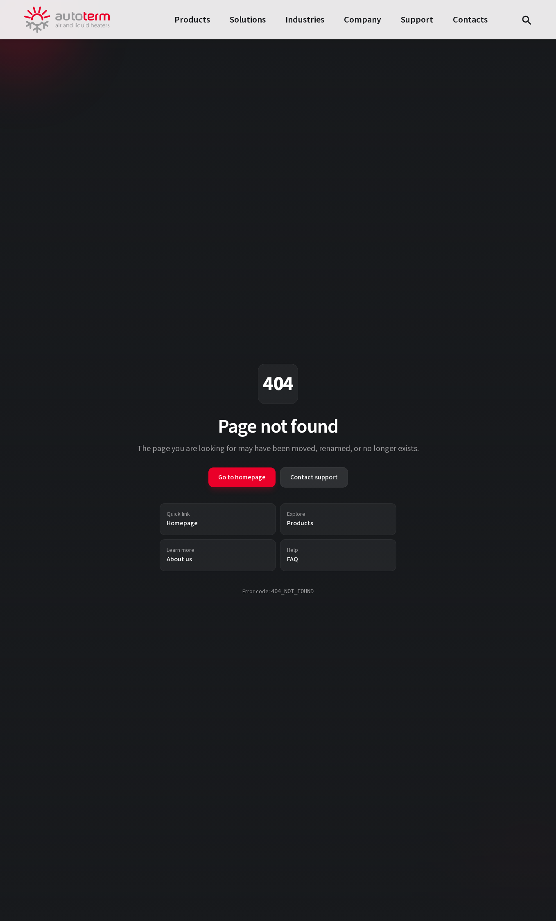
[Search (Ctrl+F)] (526, 20)
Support (417, 20)
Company (362, 20)
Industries (304, 20)
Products (192, 20)
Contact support (314, 477)
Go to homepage (242, 477)
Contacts (470, 20)
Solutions (248, 20)
